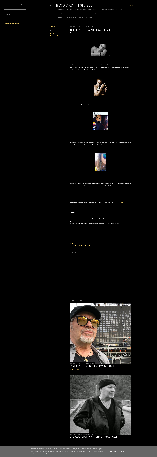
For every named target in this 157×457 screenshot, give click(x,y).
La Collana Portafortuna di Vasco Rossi (93, 436)
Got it (123, 451)
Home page (60, 17)
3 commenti (78, 369)
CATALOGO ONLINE (71, 17)
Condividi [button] (52, 26)
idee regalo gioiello (55, 36)
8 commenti (78, 440)
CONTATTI (88, 17)
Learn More (113, 451)
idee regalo (53, 33)
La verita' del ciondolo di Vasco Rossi (92, 366)
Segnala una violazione (11, 23)
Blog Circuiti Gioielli (74, 5)
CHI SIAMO (81, 17)
